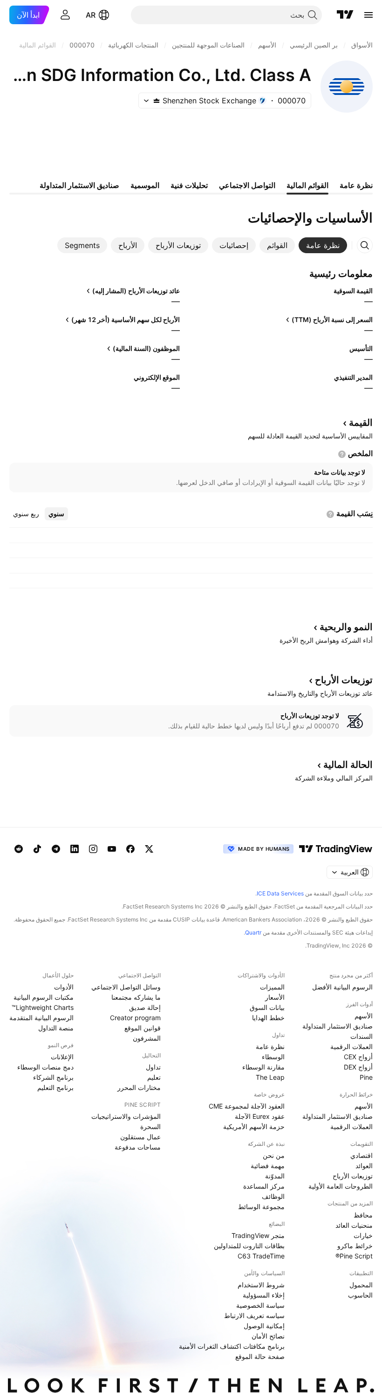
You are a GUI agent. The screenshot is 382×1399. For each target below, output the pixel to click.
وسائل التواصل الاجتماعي (126, 987)
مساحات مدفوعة (138, 1147)
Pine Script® (354, 1256)
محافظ (363, 1215)
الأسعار (275, 997)
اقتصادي (361, 1155)
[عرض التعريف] (342, 454)
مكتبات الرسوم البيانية (44, 997)
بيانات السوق (267, 1007)
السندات (361, 1036)
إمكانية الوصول (264, 1326)
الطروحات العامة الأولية (340, 1186)
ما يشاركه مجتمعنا (136, 997)
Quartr (253, 932)
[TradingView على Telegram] (55, 848)
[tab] (323, 245)
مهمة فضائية (268, 1166)
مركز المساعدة (264, 1186)
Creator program (135, 1018)
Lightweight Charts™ (43, 1007)
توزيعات (344, 680)
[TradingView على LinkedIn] (74, 848)
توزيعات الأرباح (353, 1176)
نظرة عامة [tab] (356, 185)
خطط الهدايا (268, 1018)
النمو (346, 626)
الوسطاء (273, 1057)
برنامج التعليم (55, 1087)
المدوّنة (275, 1176)
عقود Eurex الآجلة (260, 1116)
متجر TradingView (258, 1235)
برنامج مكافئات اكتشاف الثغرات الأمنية (232, 1346)
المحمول (361, 1285)
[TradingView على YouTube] (111, 848)
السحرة (150, 1126)
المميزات (272, 987)
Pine (366, 1077)
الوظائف (273, 1196)
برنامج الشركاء (53, 1077)
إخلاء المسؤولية (264, 1295)
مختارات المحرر (139, 1087)
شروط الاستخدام (261, 1285)
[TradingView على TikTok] (37, 848)
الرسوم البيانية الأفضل (342, 987)
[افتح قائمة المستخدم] (65, 15)
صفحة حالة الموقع (260, 1356)
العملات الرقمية (351, 1046)
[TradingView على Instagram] (93, 848)
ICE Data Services (280, 893)
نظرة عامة (270, 1046)
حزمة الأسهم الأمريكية (254, 1126)
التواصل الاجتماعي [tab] (247, 185)
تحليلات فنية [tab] (189, 185)
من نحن (274, 1155)
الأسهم (364, 1016)
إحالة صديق (145, 1007)
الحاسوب (360, 1295)
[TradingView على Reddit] (18, 848)
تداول (153, 1067)
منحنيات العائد (354, 1225)
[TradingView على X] (149, 848)
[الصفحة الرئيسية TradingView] (345, 14)
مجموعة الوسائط (261, 1207)
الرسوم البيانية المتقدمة (41, 1018)
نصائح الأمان (268, 1336)
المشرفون (147, 1038)
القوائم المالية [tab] (307, 185)
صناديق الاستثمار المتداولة (337, 1026)
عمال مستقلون (140, 1137)
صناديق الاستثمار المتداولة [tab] (79, 185)
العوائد (364, 1166)
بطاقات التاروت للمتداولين (249, 1246)
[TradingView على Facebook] (130, 848)
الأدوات (64, 987)
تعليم (154, 1077)
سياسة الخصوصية (260, 1305)
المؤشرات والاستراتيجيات (126, 1116)
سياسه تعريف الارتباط (254, 1315)
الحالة (348, 764)
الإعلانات (62, 1057)
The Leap (270, 1077)
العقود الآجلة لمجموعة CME (247, 1106)
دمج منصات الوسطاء (45, 1067)
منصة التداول (56, 1028)
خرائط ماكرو (355, 1246)
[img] (156, 100)
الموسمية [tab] (144, 185)
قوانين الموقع (142, 1028)
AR (91, 15)
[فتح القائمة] (368, 15)
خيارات (363, 1235)
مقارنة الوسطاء (263, 1067)
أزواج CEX (358, 1057)
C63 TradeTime (261, 1256)
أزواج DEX (358, 1067)
